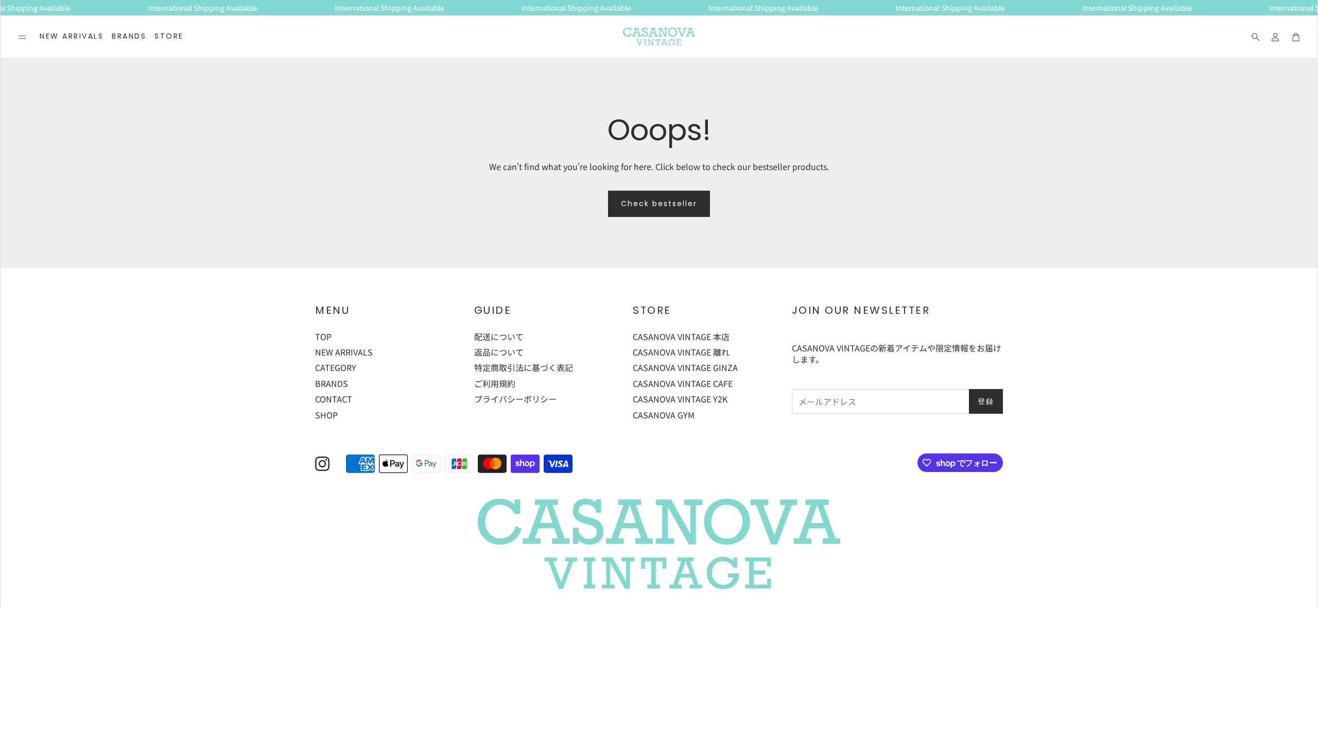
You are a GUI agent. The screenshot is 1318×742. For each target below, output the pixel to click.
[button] (22, 37)
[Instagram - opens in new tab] (322, 464)
